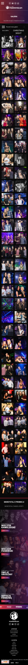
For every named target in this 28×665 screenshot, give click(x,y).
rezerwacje (14, 645)
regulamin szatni (14, 653)
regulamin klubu (14, 650)
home (14, 642)
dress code (14, 648)
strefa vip (14, 647)
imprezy (14, 643)
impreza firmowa (14, 635)
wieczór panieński (14, 632)
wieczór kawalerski (14, 631)
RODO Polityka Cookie (14, 652)
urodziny (14, 634)
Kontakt (14, 655)
